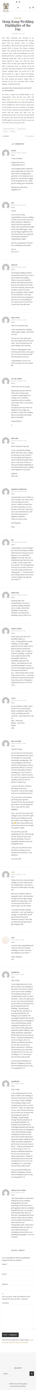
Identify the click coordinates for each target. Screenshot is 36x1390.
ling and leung (22, 129)
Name (4, 1264)
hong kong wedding (8, 129)
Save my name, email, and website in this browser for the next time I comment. (16, 1297)
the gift (5, 131)
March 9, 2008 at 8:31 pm (18, 631)
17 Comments (29, 136)
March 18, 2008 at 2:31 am (18, 874)
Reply (13, 155)
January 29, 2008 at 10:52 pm (19, 595)
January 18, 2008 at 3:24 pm (18, 491)
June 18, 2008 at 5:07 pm (17, 1192)
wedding (12, 131)
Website (5, 1284)
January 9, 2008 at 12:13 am (18, 320)
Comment (5, 1303)
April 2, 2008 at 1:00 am (17, 1083)
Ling (13, 872)
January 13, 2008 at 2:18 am (18, 440)
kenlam (6, 136)
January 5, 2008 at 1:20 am (18, 267)
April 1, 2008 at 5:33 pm (17, 974)
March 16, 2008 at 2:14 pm (18, 743)
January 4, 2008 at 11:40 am (18, 153)
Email (4, 1274)
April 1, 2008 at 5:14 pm (17, 940)
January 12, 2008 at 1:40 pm (18, 381)
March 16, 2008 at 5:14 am (18, 700)
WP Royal (23, 1386)
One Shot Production (18, 99)
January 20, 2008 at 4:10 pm (18, 542)
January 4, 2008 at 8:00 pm (18, 205)
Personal (18, 18)
